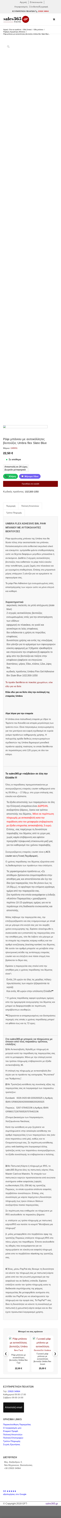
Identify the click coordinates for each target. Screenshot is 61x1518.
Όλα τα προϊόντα (15, 29)
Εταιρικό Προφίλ (10, 1431)
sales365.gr (52, 1503)
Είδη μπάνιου (38, 29)
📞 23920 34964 (42, 11)
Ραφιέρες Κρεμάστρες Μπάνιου (14, 32)
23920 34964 (14, 1391)
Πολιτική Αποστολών (12, 1434)
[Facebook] (27, 1485)
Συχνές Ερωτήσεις (11, 1444)
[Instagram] (33, 1485)
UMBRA (14, 448)
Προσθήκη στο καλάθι (30, 484)
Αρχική (5, 29)
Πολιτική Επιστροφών (13, 1438)
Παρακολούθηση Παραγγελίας (17, 1424)
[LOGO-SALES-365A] (25, 19)
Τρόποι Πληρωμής (11, 1441)
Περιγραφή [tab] (10, 506)
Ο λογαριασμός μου (12, 1428)
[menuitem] (23, 2)
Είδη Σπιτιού (27, 29)
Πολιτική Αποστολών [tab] (30, 506)
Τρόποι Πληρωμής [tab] (14, 513)
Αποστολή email (13, 1407)
